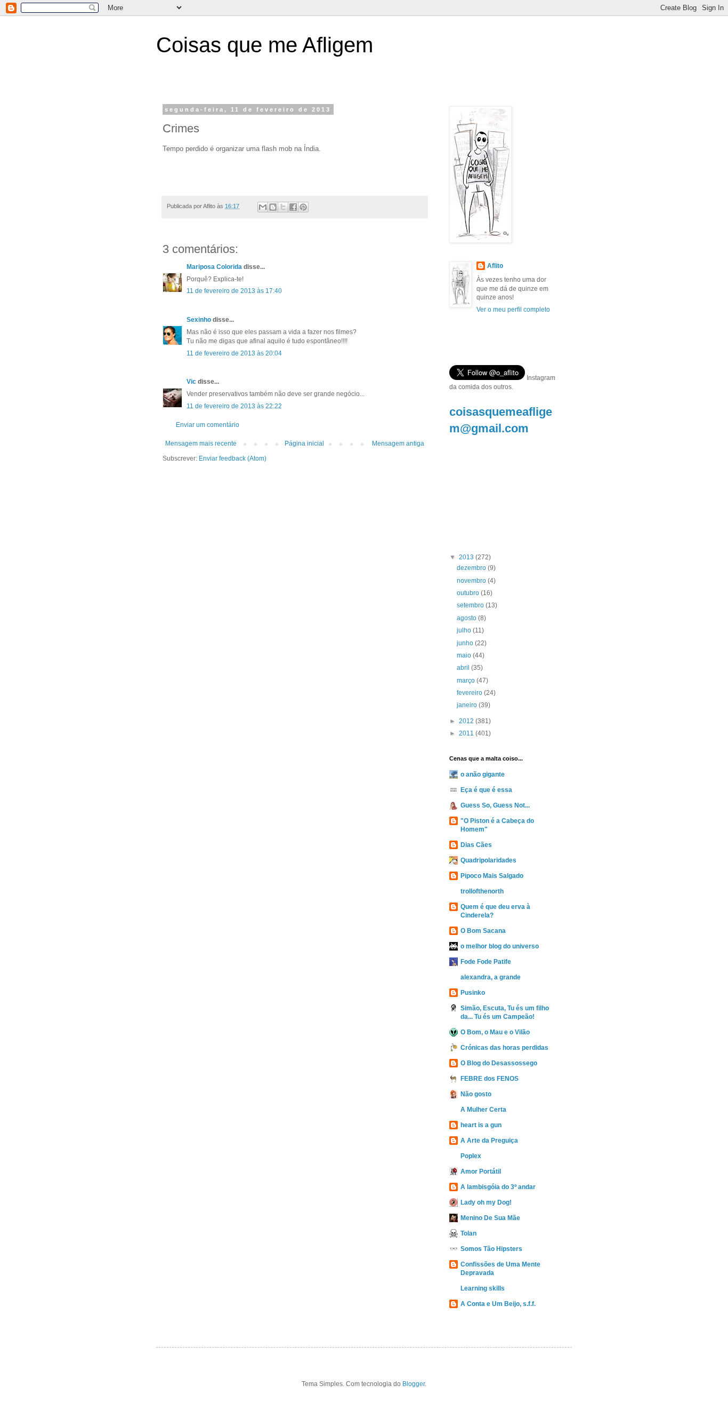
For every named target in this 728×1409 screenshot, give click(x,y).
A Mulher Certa (483, 1109)
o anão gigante (482, 774)
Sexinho (199, 319)
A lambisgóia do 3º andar (498, 1187)
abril (464, 667)
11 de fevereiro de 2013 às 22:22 (234, 406)
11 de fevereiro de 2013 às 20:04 (234, 353)
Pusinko (472, 992)
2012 (467, 721)
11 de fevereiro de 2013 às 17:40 (234, 291)
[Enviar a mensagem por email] (262, 207)
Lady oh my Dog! (486, 1202)
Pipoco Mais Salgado (491, 876)
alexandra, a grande (490, 977)
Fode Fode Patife (485, 961)
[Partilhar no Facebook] (293, 207)
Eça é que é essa (486, 790)
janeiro (468, 705)
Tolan (468, 1233)
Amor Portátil (480, 1171)
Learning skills (482, 1288)
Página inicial (304, 443)
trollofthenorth (482, 891)
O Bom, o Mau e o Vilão (495, 1032)
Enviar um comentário (207, 425)
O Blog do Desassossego (498, 1063)
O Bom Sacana (483, 931)
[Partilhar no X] (283, 207)
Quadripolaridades (488, 860)
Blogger (413, 1384)
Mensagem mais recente (201, 443)
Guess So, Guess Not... (495, 805)
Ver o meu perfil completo (513, 309)
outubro (469, 593)
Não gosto (475, 1094)
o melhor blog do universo (499, 946)
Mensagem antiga (398, 443)
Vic (191, 381)
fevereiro (470, 692)
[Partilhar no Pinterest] (303, 207)
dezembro (472, 568)
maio (465, 655)
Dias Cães (476, 845)
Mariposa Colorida (214, 267)
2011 (467, 733)
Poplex (470, 1156)
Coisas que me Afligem (264, 45)
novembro (472, 580)
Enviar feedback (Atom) (232, 458)
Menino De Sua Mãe (490, 1218)
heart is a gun (480, 1125)
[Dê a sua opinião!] (273, 207)
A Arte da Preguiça (489, 1140)
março (466, 680)
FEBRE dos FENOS (489, 1078)
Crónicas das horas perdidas (504, 1047)
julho (465, 630)
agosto (467, 618)
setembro (471, 605)
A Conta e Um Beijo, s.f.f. (498, 1304)
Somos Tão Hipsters (491, 1249)
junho (466, 643)
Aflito (495, 266)
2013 (467, 557)
